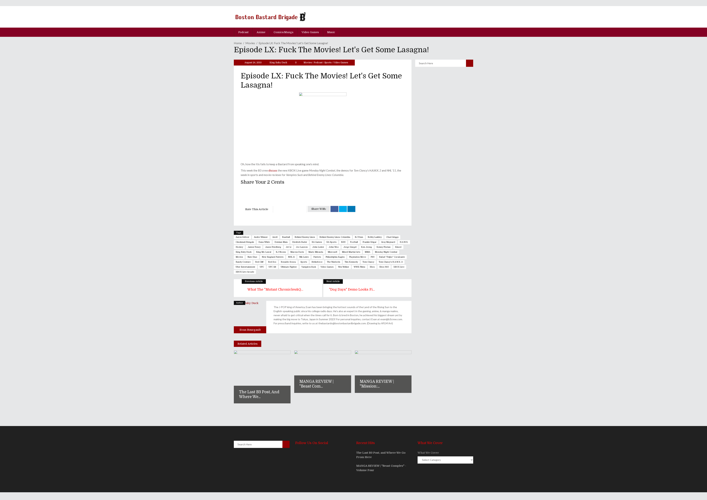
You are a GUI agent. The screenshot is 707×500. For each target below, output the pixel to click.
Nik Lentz (304, 257)
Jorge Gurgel (349, 247)
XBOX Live (398, 267)
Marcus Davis (297, 252)
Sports (328, 62)
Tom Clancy (368, 262)
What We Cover (428, 452)
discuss (272, 170)
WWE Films (359, 267)
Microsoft (332, 252)
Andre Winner (261, 237)
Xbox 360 (384, 267)
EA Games (317, 242)
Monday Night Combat (386, 252)
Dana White (264, 242)
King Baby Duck (278, 62)
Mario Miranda (315, 252)
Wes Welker (343, 267)
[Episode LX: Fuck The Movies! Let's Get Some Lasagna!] (250, 317)
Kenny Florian (384, 247)
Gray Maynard (388, 242)
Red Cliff (259, 262)
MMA (367, 252)
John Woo (334, 247)
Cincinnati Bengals (245, 242)
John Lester (318, 247)
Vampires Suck (308, 267)
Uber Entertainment (245, 267)
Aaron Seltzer (242, 237)
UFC (262, 267)
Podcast (318, 62)
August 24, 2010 (253, 62)
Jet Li (288, 247)
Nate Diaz (252, 257)
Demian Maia (281, 242)
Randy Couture (243, 262)
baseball (286, 237)
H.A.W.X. (404, 242)
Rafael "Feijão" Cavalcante (392, 257)
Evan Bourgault (250, 329)
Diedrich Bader (299, 242)
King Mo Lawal (263, 252)
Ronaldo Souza (288, 262)
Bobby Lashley (375, 237)
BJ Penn (359, 237)
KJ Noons (281, 252)
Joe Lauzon (302, 247)
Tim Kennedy (351, 262)
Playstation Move (357, 257)
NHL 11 (291, 257)
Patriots (317, 257)
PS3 (372, 257)
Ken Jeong (366, 247)
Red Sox (272, 262)
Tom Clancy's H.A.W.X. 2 (391, 262)
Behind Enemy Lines (305, 237)
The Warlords (333, 262)
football (354, 242)
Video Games (340, 62)
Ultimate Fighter (289, 267)
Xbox (372, 267)
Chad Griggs (392, 237)
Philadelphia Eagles (335, 257)
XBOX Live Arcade (245, 272)
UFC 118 (272, 267)
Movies (250, 43)
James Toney (254, 247)
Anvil (274, 237)
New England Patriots (272, 257)
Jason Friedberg (273, 247)
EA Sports (331, 242)
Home (238, 43)
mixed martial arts (351, 252)
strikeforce (317, 262)
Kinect (398, 247)
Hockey (239, 247)
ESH (343, 242)
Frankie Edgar (370, 242)
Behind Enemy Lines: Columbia (334, 237)
